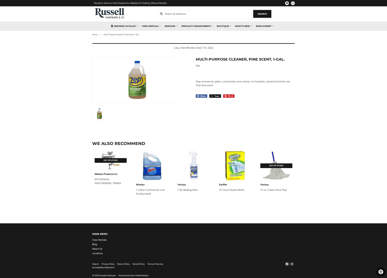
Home (95, 34)
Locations (97, 253)
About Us (97, 248)
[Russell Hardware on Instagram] (292, 264)
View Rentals (150, 26)
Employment (264, 26)
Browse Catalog (125, 26)
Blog (94, 244)
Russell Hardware (108, 275)
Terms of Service (155, 264)
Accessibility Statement (103, 267)
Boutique (223, 26)
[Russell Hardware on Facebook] (287, 264)
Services (170, 26)
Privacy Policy (108, 264)
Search (264, 14)
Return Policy (123, 264)
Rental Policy (139, 264)
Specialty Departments (196, 26)
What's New (242, 26)
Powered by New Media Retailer (134, 275)
